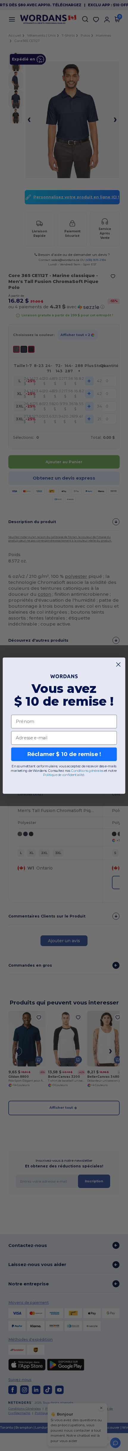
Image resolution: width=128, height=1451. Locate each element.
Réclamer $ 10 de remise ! (64, 754)
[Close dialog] (118, 664)
